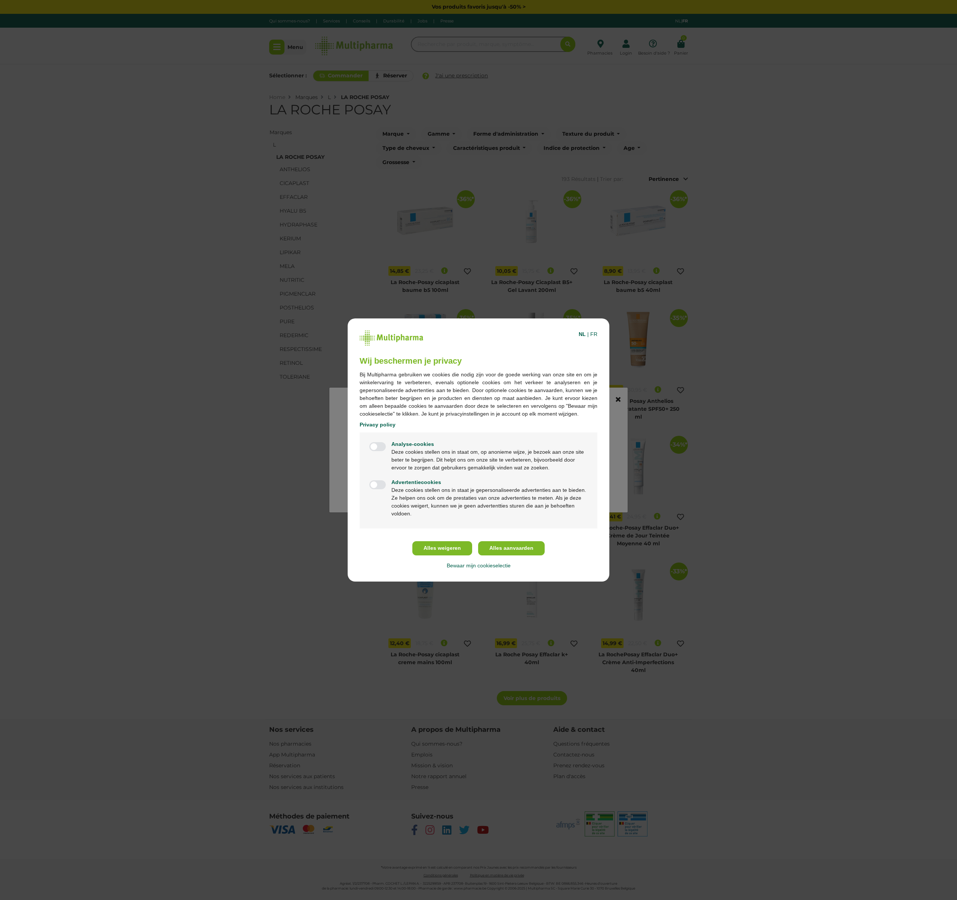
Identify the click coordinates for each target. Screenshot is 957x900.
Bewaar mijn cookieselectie (479, 565)
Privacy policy (378, 425)
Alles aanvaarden (511, 548)
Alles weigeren (442, 548)
